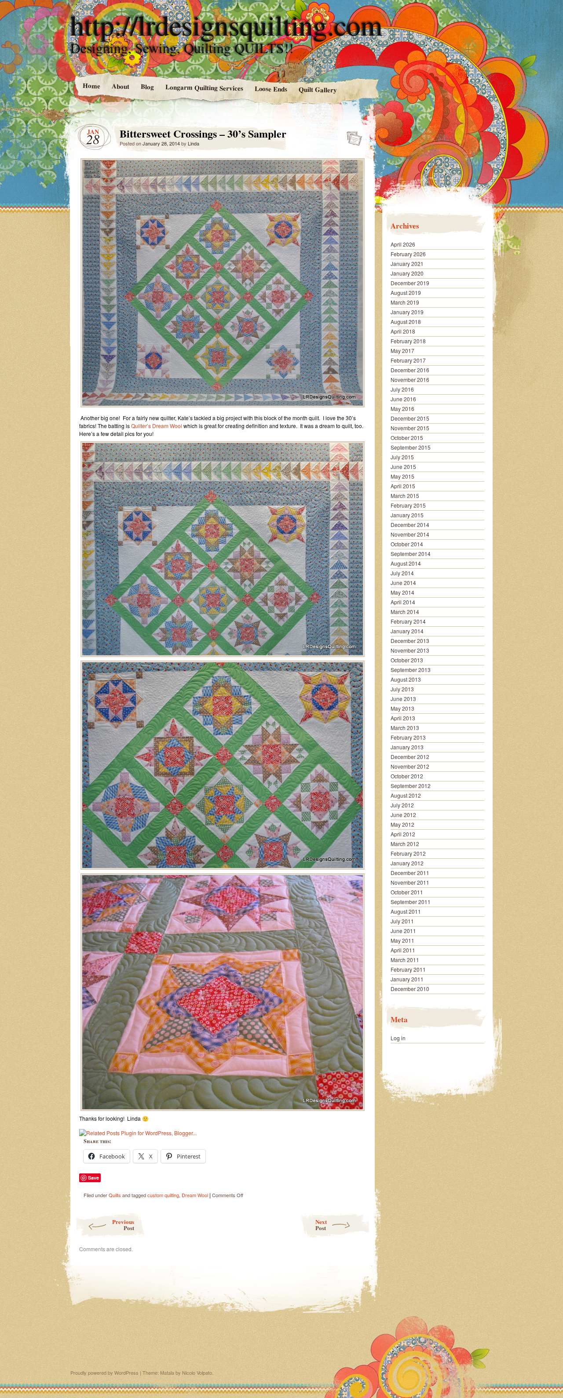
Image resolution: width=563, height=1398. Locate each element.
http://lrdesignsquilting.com (226, 24)
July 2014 (402, 573)
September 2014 (411, 553)
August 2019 (406, 292)
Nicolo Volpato (197, 1372)
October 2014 (407, 544)
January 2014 (407, 631)
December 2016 (410, 370)
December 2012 (410, 756)
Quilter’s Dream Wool (156, 425)
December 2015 (410, 418)
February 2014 (408, 621)
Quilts (115, 1194)
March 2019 (405, 302)
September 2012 (411, 785)
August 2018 (406, 321)
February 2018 (408, 341)
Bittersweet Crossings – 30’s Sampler (352, 136)
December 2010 (410, 988)
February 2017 (408, 360)
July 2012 (402, 805)
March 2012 (405, 843)
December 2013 (410, 640)
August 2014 (406, 563)
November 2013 (410, 650)
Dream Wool (195, 1194)
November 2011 (410, 882)
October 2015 (407, 437)
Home (91, 85)
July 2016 (402, 389)
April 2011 (403, 950)
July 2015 (402, 457)
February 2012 (408, 853)
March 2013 (405, 727)
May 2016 (402, 408)
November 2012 (410, 766)
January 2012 (407, 863)
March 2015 (405, 495)
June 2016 (403, 399)
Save (93, 1177)
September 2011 (411, 901)
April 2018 (403, 331)
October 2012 (407, 776)
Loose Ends (270, 89)
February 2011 (408, 969)
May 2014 (402, 592)
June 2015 (403, 466)
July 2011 (402, 921)
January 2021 (407, 263)
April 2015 (403, 486)
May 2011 (402, 940)
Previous (123, 1224)
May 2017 (402, 350)
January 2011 (407, 979)
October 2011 (407, 892)
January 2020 (407, 273)
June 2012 (403, 814)
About (120, 86)
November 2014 (410, 534)
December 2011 (410, 872)
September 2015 (411, 447)
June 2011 (403, 930)
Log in (398, 1038)
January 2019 (407, 312)
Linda (193, 143)
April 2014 (403, 602)
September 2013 (411, 669)
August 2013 (406, 679)
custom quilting (163, 1194)
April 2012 (403, 834)
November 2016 (410, 379)
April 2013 (403, 718)
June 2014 (403, 582)
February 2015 (408, 505)
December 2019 (410, 283)
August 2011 (406, 911)
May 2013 (402, 708)
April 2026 (403, 244)
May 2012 (402, 824)
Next (321, 1224)
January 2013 (407, 747)
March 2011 (405, 959)
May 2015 (402, 476)
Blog (147, 86)
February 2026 (408, 254)
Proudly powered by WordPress (104, 1372)
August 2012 (406, 795)
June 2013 (403, 698)
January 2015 (407, 515)
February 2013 (408, 737)
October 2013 (407, 660)
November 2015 (410, 428)
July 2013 (402, 689)
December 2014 (410, 524)
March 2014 (405, 611)
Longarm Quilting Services (204, 87)
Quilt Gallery (318, 89)
